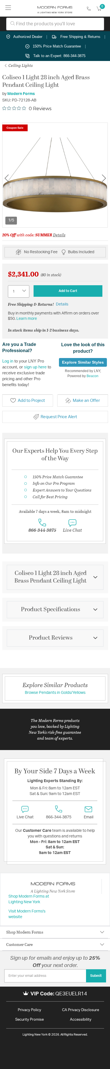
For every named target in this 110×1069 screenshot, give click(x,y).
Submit (96, 975)
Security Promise (29, 1020)
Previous (6, 178)
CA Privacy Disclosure (80, 1010)
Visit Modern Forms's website (26, 914)
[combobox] (55, 24)
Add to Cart (68, 291)
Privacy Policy (29, 1010)
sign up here (35, 366)
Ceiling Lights (20, 65)
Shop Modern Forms (24, 932)
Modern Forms (21, 94)
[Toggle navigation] (8, 8)
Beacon (92, 376)
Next (104, 178)
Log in (7, 361)
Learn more (26, 319)
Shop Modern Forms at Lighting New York (28, 899)
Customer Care (19, 944)
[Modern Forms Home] (54, 8)
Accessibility (80, 1020)
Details (59, 235)
